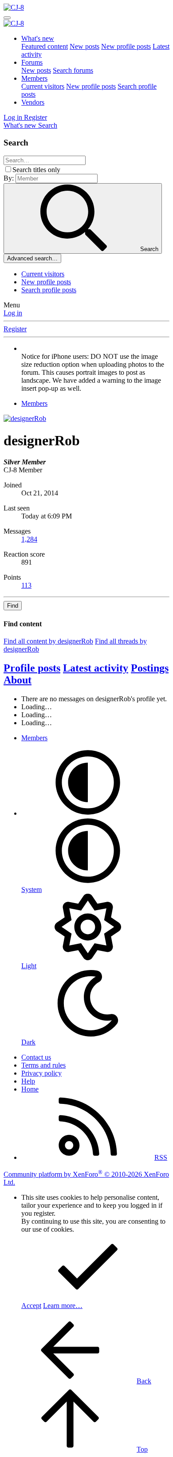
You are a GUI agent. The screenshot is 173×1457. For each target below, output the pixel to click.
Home (30, 1089)
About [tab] (17, 680)
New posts (84, 46)
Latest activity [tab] (95, 668)
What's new (37, 38)
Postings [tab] (150, 668)
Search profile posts (48, 290)
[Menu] (7, 17)
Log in (13, 313)
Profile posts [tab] (32, 668)
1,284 (29, 539)
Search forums (73, 70)
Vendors (32, 102)
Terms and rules (43, 1065)
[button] (87, 813)
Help (28, 1081)
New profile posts (126, 46)
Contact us (36, 1057)
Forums (32, 62)
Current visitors (42, 86)
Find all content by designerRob (48, 641)
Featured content (44, 46)
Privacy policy (41, 1073)
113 (26, 585)
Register (15, 329)
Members (34, 78)
